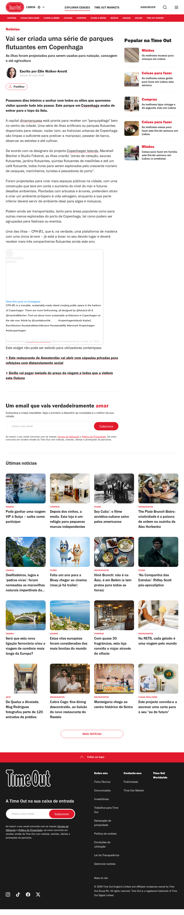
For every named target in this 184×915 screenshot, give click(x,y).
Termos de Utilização (68, 437)
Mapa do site (101, 878)
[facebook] (28, 894)
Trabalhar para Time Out (106, 810)
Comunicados (102, 790)
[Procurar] (165, 7)
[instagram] (8, 894)
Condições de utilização (102, 844)
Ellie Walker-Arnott (52, 72)
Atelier (138, 18)
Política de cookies (105, 834)
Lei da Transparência (106, 855)
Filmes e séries (98, 18)
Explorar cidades (77, 7)
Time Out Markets (106, 7)
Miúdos (114, 18)
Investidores (101, 799)
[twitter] (38, 894)
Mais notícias (92, 734)
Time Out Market (155, 18)
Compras (81, 18)
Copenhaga (90, 106)
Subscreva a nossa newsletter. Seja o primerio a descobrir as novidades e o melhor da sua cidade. (60, 415)
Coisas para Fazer (29, 18)
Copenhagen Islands (82, 151)
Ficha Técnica (102, 782)
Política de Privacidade (94, 437)
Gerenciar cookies (104, 864)
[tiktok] (18, 894)
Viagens (127, 18)
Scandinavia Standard (38, 341)
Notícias (11, 18)
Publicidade (131, 782)
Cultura (68, 18)
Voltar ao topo (95, 757)
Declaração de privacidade (102, 823)
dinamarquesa (31, 121)
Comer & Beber (51, 18)
